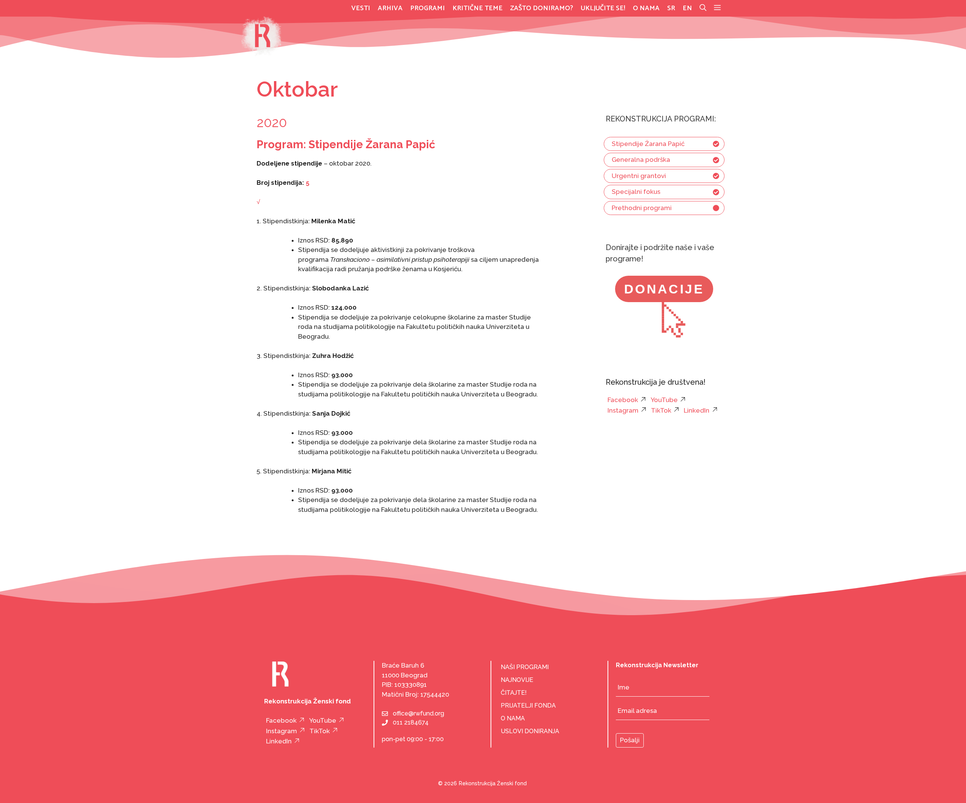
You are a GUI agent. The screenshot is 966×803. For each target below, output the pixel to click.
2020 (272, 122)
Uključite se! (603, 8)
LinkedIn (696, 410)
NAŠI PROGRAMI (525, 667)
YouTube (664, 400)
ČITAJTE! (514, 692)
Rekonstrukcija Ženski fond (493, 783)
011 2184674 (411, 722)
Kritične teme (477, 8)
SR (671, 8)
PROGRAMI (427, 8)
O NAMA (513, 718)
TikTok (661, 410)
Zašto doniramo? (541, 8)
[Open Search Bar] (703, 8)
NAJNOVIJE (517, 679)
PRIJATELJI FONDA (528, 705)
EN (687, 8)
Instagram (623, 410)
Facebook (623, 400)
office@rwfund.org (418, 713)
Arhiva (390, 8)
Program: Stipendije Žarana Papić (346, 144)
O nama (646, 8)
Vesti (360, 8)
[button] (717, 8)
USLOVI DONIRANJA (530, 731)
